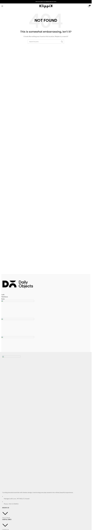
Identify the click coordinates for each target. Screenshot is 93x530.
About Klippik (6, 517)
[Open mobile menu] (2, 6)
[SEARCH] (62, 42)
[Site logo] (46, 6)
